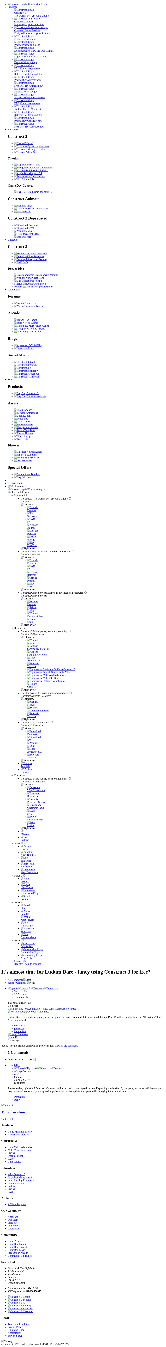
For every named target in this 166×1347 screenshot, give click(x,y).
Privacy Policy (15, 1327)
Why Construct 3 (16, 1174)
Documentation (16, 1155)
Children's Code (16, 1330)
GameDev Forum (17, 1244)
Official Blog (35, 345)
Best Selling (30, 454)
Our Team (13, 1219)
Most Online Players (34, 328)
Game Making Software (20, 1131)
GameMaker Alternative (20, 1147)
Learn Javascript (16, 1183)
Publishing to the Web (40, 167)
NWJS (31, 228)
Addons (28, 409)
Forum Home (31, 303)
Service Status (15, 1335)
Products (12, 7)
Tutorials (26, 211)
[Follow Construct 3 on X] (22, 367)
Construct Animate (46, 551)
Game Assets (14, 1241)
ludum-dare (20, 1031)
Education (13, 239)
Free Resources (36, 256)
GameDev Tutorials (18, 1247)
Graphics (28, 424)
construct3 (19, 1025)
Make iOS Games (51, 678)
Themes (28, 433)
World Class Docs (34, 277)
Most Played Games (38, 325)
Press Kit (12, 1222)
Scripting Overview (35, 149)
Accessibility (14, 1332)
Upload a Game (32, 331)
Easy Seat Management (20, 1177)
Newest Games (30, 322)
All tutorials (27, 179)
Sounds (34, 427)
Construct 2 (35, 722)
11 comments (21, 997)
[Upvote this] (18, 988)
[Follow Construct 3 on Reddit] (25, 362)
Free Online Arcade (18, 1252)
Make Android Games (53, 675)
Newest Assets (34, 451)
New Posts (28, 348)
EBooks (27, 415)
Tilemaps (26, 436)
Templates (29, 430)
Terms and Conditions (19, 1324)
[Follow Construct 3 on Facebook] (26, 373)
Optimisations (37, 176)
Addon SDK (32, 152)
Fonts (25, 418)
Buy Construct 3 (30, 393)
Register (12, 483)
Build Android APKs (36, 170)
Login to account (32, 964)
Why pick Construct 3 (35, 253)
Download (33, 225)
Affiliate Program (17, 1204)
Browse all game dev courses (36, 191)
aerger (17, 1074)
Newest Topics (35, 306)
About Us (13, 1216)
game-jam (19, 1028)
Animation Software (18, 1134)
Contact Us (20, 961)
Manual (29, 143)
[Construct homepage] (27, 4)
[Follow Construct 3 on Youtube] (26, 365)
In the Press (14, 1225)
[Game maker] (27, 489)
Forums (18, 875)
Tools (25, 439)
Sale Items (26, 477)
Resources (13, 129)
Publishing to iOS (32, 173)
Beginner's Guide (31, 164)
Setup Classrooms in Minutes (43, 275)
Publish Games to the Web (56, 672)
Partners (12, 1186)
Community (14, 289)
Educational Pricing (31, 280)
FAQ (25, 262)
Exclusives (26, 460)
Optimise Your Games (53, 681)
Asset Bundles (32, 474)
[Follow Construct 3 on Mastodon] (27, 376)
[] (15, 1065)
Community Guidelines (20, 1255)
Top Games (30, 319)
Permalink (19, 1096)
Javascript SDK (30, 233)
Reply (17, 1099)
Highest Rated (32, 457)
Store (10, 379)
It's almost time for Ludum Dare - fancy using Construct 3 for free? (42, 1008)
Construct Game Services (52, 592)
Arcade (18, 902)
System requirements (38, 146)
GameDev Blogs (16, 1250)
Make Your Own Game (20, 1150)
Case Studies (14, 1161)
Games (27, 421)
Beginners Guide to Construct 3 (58, 669)
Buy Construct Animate (33, 396)
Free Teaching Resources (21, 1180)
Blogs (17, 940)
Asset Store (20, 843)
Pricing (11, 1153)
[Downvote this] (44, 988)
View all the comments (66, 1045)
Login (20, 483)
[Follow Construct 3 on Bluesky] (26, 370)
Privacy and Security (36, 259)
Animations (31, 412)
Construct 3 (44, 498)
